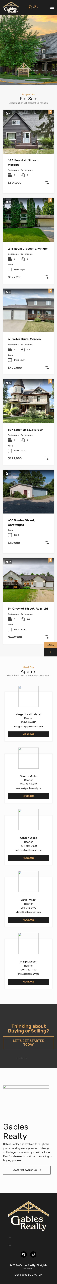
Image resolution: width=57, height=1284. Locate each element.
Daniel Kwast (28, 899)
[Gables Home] (11, 7)
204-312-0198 (28, 907)
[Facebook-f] (30, 7)
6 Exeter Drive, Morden (24, 339)
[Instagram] (35, 7)
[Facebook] (24, 1254)
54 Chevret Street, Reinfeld (28, 608)
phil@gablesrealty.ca (28, 973)
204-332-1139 (28, 969)
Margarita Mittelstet (28, 714)
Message (29, 734)
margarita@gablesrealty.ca (28, 726)
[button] (52, 7)
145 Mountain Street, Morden (23, 163)
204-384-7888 (28, 846)
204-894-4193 (29, 722)
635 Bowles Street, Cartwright (21, 523)
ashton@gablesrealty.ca (28, 850)
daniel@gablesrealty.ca (28, 912)
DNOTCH (37, 1274)
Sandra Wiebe (28, 776)
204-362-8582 (28, 784)
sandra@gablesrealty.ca (28, 788)
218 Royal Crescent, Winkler (28, 248)
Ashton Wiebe (28, 837)
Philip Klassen (28, 961)
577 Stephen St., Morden (25, 429)
